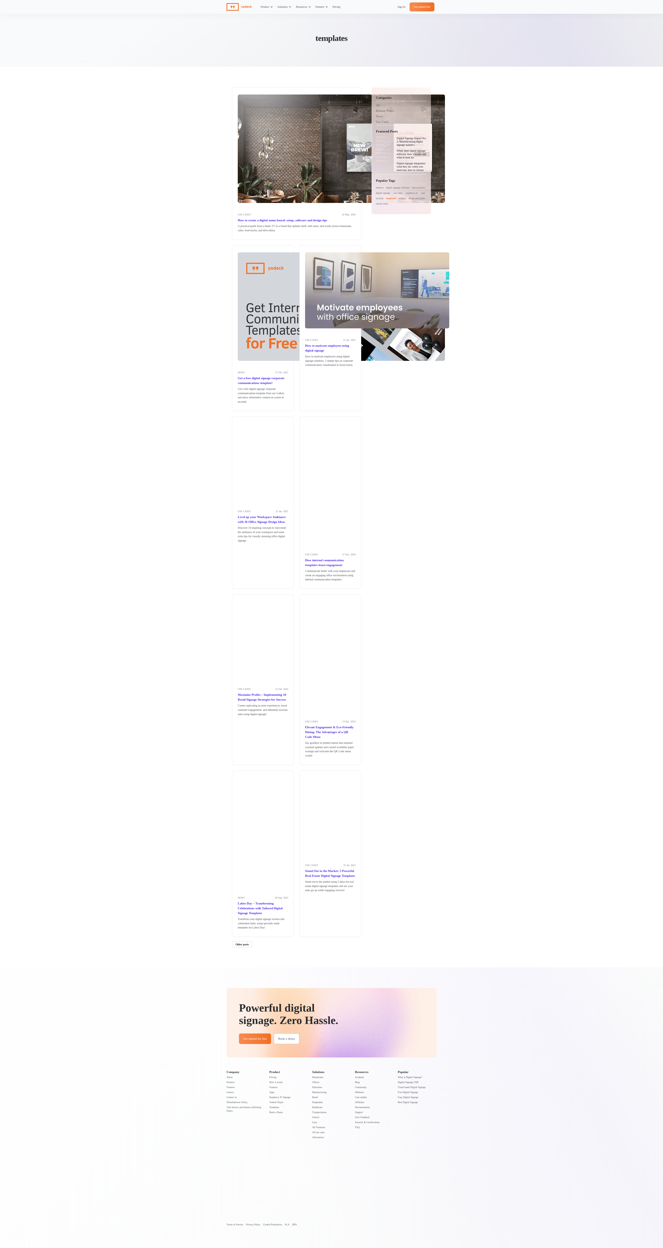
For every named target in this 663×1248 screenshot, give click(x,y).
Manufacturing (319, 1092)
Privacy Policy (253, 1224)
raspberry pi (411, 193)
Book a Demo (276, 1112)
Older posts (242, 944)
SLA (287, 1224)
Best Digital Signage (408, 1102)
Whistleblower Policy (237, 1102)
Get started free (422, 6)
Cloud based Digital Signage (412, 1087)
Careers (230, 1092)
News (241, 372)
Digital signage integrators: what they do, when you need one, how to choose (411, 166)
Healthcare (317, 1107)
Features (231, 1087)
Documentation (362, 1107)
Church (315, 1117)
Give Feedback (362, 1117)
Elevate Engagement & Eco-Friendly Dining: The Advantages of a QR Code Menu (329, 732)
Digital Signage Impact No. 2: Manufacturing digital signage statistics (411, 141)
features (379, 187)
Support (359, 1112)
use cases (398, 193)
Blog (357, 1082)
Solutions (282, 6)
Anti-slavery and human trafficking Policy (244, 1109)
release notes (382, 203)
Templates (274, 1107)
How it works (276, 1082)
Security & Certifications (367, 1122)
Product (265, 6)
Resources (301, 6)
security (379, 198)
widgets (402, 198)
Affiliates (359, 1102)
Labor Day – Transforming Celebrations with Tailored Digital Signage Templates (260, 908)
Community (361, 1087)
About (230, 1077)
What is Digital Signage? (410, 1077)
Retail (315, 1097)
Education (317, 1087)
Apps (271, 1092)
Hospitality (317, 1102)
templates (391, 198)
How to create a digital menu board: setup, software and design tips (282, 220)
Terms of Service (235, 1224)
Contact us (232, 1097)
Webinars (359, 1092)
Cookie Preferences (272, 1224)
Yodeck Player (276, 1102)
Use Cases (382, 122)
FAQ (357, 1127)
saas (423, 193)
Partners (319, 6)
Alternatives (318, 1137)
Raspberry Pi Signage (279, 1097)
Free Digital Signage (408, 1092)
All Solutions (318, 1127)
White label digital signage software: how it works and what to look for (411, 154)
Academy (359, 1077)
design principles (417, 198)
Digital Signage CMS (408, 1082)
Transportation (319, 1112)
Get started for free (255, 1038)
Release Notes (385, 110)
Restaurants (317, 1077)
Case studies (361, 1097)
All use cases (318, 1132)
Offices (315, 1082)
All (378, 105)
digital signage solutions (398, 187)
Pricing (336, 6)
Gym (314, 1122)
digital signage (383, 193)
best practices (418, 187)
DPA (294, 1224)
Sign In (401, 6)
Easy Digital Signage (408, 1097)
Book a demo (286, 1038)
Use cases (244, 214)
